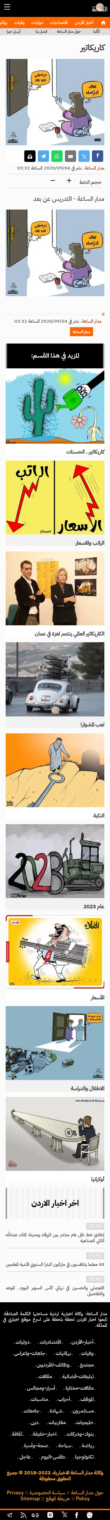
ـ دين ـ (34, 1422)
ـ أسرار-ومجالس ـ (41, 1388)
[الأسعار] (55, 952)
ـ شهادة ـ (56, 1411)
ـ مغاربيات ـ (57, 1422)
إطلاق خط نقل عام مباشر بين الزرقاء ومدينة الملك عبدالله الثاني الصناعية (55, 1237)
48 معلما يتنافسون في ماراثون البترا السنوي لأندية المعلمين (55, 1264)
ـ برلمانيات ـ (63, 1353)
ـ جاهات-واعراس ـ (29, 1353)
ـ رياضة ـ (87, 1445)
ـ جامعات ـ (31, 1411)
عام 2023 (93, 906)
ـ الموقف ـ (87, 1399)
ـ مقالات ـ (45, 1376)
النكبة (98, 816)
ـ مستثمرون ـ (83, 1411)
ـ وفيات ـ (87, 1353)
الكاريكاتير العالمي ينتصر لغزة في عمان (69, 634)
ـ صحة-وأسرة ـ (36, 1445)
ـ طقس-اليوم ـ (53, 1456)
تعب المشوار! (92, 725)
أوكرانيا (97, 1179)
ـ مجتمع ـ (86, 1365)
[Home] (103, 22)
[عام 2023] (55, 861)
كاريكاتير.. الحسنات (85, 452)
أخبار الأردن (83, 22)
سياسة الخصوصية (47, 1492)
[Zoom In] (69, 181)
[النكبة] (55, 770)
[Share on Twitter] (84, 156)
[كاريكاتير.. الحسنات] (55, 406)
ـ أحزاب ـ (64, 1399)
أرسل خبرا (13, 31)
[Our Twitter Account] (64, 1515)
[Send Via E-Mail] (70, 156)
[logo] (98, 10)
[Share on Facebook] (97, 156)
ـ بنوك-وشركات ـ (80, 1434)
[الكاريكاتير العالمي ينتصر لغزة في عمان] (55, 588)
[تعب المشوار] (55, 679)
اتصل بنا (41, 31)
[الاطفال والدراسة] (55, 1043)
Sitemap (30, 1498)
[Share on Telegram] (43, 156)
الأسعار (97, 998)
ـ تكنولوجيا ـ (84, 1456)
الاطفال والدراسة (87, 1088)
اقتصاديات (58, 22)
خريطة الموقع (58, 1498)
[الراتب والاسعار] (55, 498)
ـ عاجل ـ (25, 1456)
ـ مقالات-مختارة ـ (79, 1388)
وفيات (19, 22)
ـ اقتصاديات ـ (50, 1342)
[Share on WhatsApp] (57, 156)
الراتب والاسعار (90, 543)
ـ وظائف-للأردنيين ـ (53, 1365)
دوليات (36, 22)
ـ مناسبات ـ (39, 1399)
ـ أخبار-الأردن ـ (82, 1342)
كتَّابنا (96, 31)
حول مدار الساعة (69, 31)
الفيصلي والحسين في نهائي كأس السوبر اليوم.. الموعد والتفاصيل (55, 1290)
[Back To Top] (100, 1516)
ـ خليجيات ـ (84, 1422)
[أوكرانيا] (55, 1134)
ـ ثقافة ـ (17, 1434)
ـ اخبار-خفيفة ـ (44, 1434)
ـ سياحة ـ (64, 1445)
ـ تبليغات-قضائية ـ (77, 1376)
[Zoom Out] (53, 181)
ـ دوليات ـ (22, 1342)
